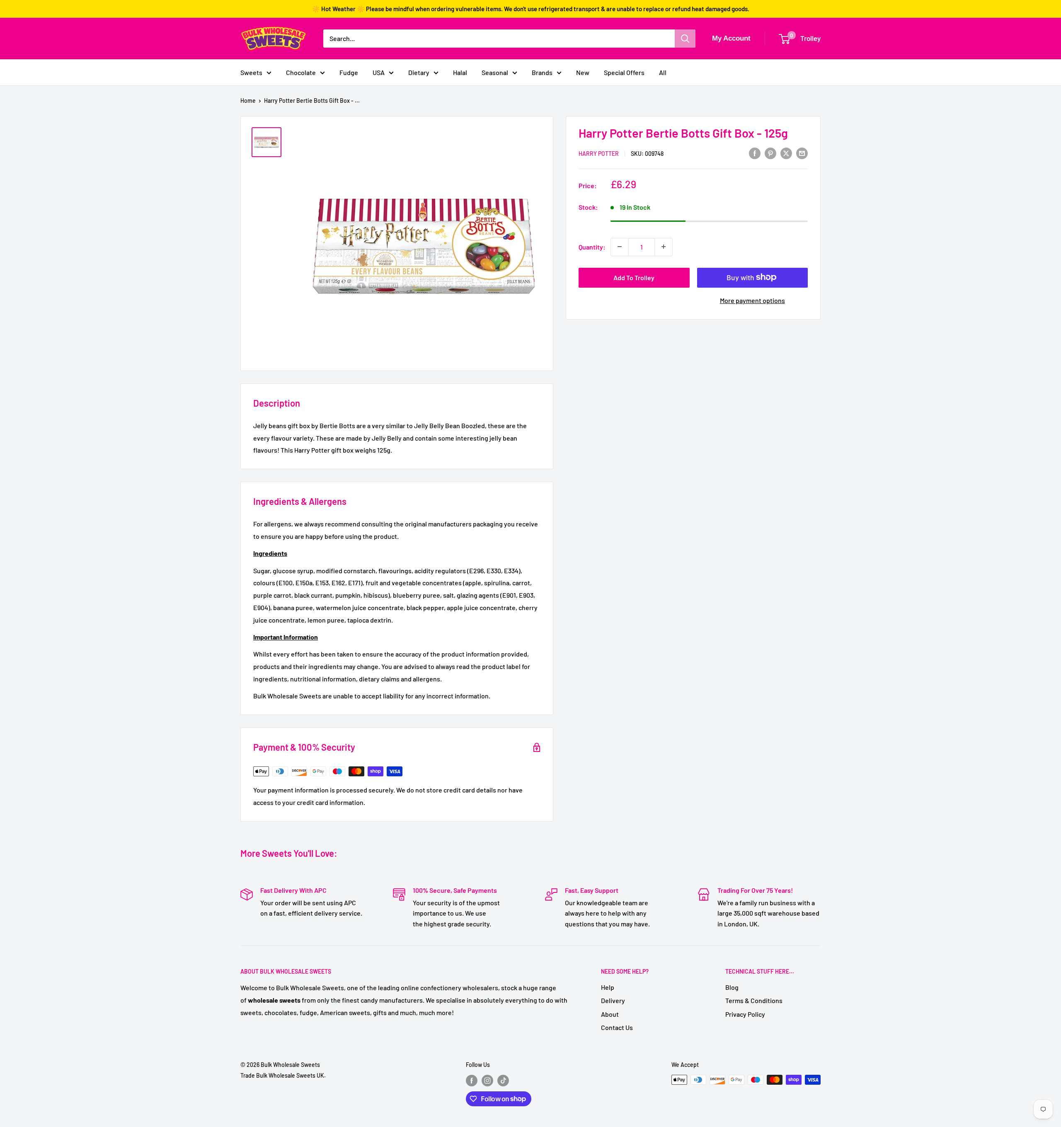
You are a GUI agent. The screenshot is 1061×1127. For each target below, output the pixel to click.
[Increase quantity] (663, 246)
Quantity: (592, 246)
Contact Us (617, 1027)
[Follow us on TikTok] (503, 1080)
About (610, 1014)
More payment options (752, 300)
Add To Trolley (633, 277)
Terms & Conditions (753, 1000)
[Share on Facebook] (755, 152)
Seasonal (495, 72)
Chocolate (301, 72)
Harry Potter (599, 153)
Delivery (613, 1000)
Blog (732, 987)
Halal (460, 72)
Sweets (251, 72)
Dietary (418, 72)
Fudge (348, 72)
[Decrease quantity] (619, 246)
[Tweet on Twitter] (786, 152)
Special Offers (624, 72)
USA (379, 72)
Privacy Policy (745, 1014)
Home (248, 100)
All (662, 72)
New (582, 72)
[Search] (685, 38)
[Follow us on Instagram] (487, 1080)
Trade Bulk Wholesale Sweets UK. (283, 1075)
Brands (542, 72)
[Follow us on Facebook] (471, 1080)
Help (607, 987)
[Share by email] (802, 152)
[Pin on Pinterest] (770, 152)
